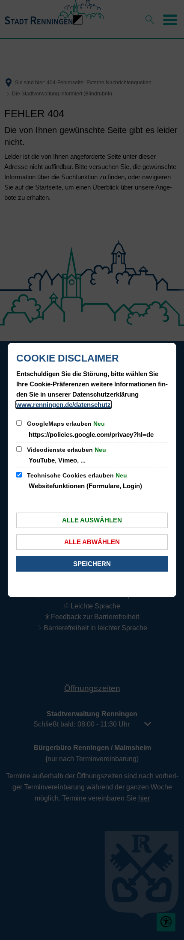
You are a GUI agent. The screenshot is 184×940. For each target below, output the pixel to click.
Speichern (92, 563)
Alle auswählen (92, 520)
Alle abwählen (92, 542)
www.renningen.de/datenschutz (63, 404)
